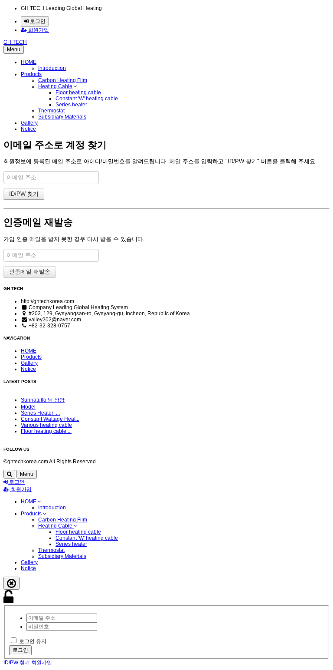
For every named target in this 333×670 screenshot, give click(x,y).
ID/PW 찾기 (16, 663)
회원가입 (38, 30)
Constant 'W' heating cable (87, 99)
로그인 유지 (32, 641)
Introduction (52, 68)
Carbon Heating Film (62, 80)
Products (31, 74)
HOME (28, 62)
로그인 (37, 21)
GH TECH (15, 42)
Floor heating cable (78, 92)
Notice (28, 129)
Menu (13, 49)
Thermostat (51, 111)
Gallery (29, 123)
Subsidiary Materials (62, 117)
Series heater (71, 105)
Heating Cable (55, 86)
